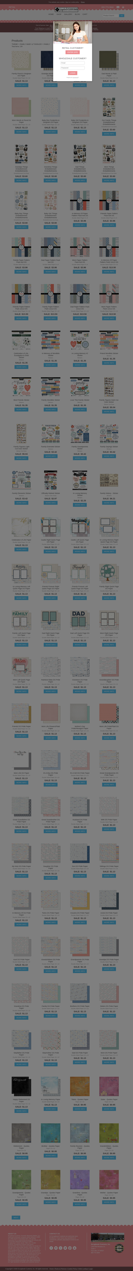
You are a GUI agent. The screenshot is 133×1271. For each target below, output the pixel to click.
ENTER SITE (72, 52)
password (75, 77)
